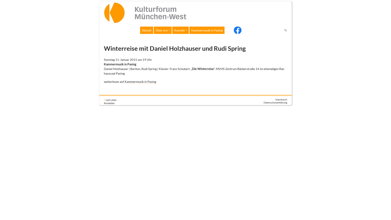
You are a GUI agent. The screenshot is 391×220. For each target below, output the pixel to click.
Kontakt (179, 30)
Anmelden (109, 103)
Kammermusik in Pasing (207, 30)
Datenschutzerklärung (275, 102)
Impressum (281, 99)
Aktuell (146, 30)
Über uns (162, 30)
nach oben (111, 99)
